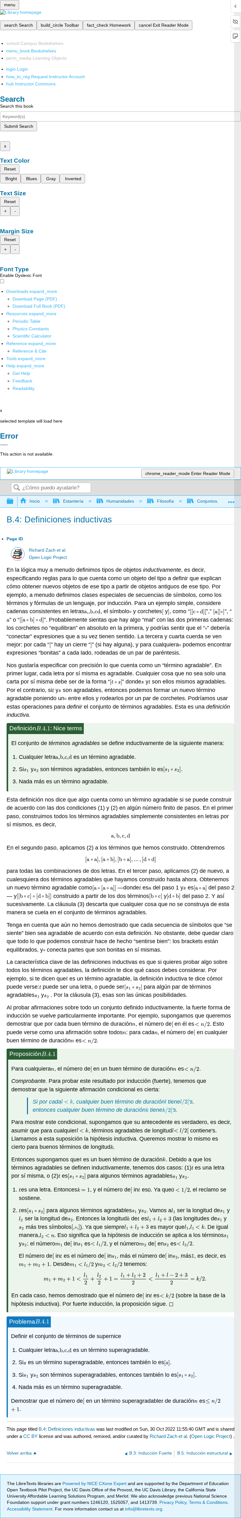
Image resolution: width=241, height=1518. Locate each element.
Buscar (16, 488)
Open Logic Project (48, 557)
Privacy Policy (172, 1502)
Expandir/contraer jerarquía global (14, 501)
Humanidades (120, 501)
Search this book (16, 106)
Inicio (34, 501)
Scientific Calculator (32, 335)
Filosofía (165, 501)
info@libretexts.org (143, 1508)
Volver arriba (19, 1453)
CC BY (31, 1436)
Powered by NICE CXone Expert (95, 1483)
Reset (10, 168)
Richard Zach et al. (48, 550)
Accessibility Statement (29, 1508)
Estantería (73, 501)
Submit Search (18, 126)
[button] (22, 380)
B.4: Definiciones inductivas (67, 1429)
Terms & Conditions (208, 1502)
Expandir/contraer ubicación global (231, 500)
